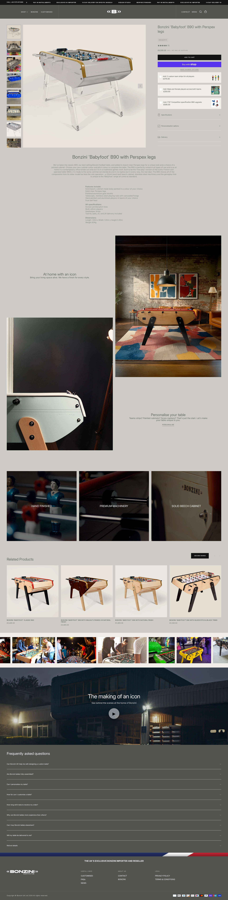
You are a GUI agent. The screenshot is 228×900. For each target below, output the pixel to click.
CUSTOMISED (47, 12)
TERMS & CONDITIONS (165, 879)
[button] (200, 12)
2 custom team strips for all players (178, 76)
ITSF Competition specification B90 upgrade (182, 102)
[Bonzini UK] (22, 872)
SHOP (23, 12)
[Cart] (205, 12)
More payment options (189, 69)
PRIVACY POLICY (162, 876)
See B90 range (200, 555)
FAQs (83, 879)
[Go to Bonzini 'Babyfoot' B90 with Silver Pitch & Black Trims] (195, 591)
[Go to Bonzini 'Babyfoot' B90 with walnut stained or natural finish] (87, 591)
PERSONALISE (168, 425)
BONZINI (34, 12)
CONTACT (122, 876)
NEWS (83, 883)
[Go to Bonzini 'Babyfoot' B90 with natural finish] (141, 591)
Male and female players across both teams (182, 89)
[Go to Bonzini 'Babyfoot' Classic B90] (33, 591)
